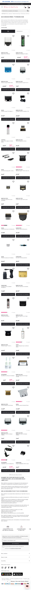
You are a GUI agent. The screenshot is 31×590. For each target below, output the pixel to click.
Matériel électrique (16, 13)
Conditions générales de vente (16, 578)
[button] (21, 7)
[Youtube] (12, 568)
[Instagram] (2, 568)
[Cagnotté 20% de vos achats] (15, 1)
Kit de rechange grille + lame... (7, 170)
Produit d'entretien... (5, 316)
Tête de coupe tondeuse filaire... (22, 405)
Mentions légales (5, 578)
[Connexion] (25, 7)
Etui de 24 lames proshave (21, 257)
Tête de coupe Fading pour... (22, 229)
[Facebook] (9, 568)
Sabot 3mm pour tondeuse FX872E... (21, 434)
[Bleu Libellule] (11, 7)
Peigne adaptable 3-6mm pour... (22, 463)
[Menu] (2, 7)
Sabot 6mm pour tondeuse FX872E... (6, 434)
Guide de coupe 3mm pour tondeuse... (6, 200)
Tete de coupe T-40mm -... (6, 345)
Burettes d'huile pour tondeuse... (8, 375)
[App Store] (18, 575)
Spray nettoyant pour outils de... (22, 345)
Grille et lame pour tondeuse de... (8, 229)
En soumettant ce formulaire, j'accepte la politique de (14, 547)
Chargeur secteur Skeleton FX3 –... (22, 112)
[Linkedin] (15, 568)
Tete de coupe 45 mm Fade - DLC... (22, 317)
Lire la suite (4, 27)
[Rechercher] (28, 10)
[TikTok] (5, 568)
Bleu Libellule (9, 13)
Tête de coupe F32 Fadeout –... (7, 111)
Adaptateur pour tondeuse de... (7, 463)
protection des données (15, 548)
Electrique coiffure (25, 13)
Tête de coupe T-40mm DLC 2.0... (22, 170)
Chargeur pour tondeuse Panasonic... (6, 287)
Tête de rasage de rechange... (7, 405)
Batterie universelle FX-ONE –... (22, 53)
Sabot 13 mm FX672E (5, 53)
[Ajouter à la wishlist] (13, 36)
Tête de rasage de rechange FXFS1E (21, 376)
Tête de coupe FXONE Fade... (7, 82)
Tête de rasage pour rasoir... (21, 141)
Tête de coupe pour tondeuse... (7, 257)
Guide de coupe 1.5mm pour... (22, 199)
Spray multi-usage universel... (7, 141)
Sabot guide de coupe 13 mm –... (22, 82)
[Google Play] (6, 575)
